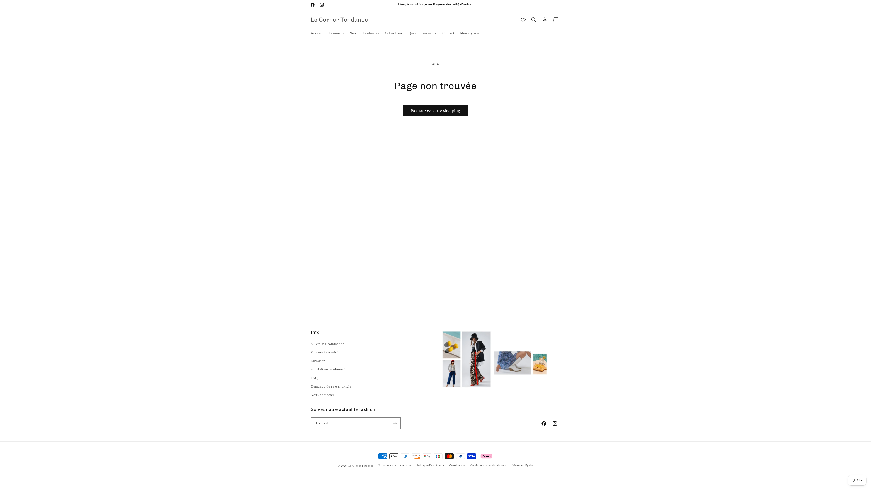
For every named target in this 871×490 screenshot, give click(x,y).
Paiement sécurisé (324, 352)
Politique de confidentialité (395, 465)
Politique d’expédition (430, 465)
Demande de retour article (331, 386)
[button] (336, 33)
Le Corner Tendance (360, 465)
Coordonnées (457, 465)
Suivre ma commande (327, 343)
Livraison (318, 361)
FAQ (314, 378)
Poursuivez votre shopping (435, 110)
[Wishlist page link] (523, 19)
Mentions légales (522, 465)
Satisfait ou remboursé (328, 369)
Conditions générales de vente (488, 465)
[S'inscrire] (394, 423)
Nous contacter (322, 395)
